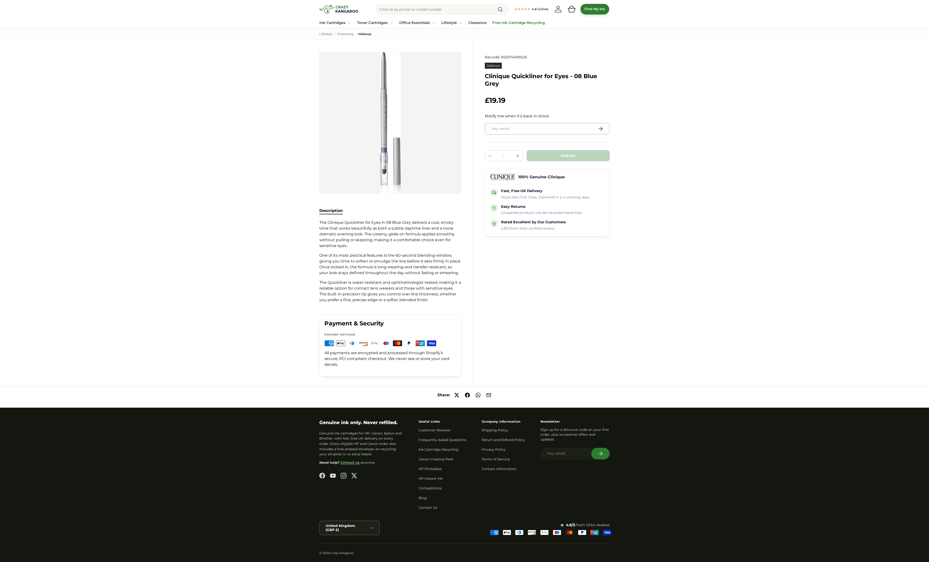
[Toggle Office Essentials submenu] (434, 23)
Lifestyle (449, 23)
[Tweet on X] (456, 395)
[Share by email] (488, 395)
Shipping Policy (495, 430)
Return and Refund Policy (503, 440)
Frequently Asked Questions (442, 440)
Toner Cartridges (372, 23)
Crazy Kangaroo (342, 553)
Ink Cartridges (332, 23)
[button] (571, 9)
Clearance (477, 23)
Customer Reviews (434, 430)
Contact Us (428, 508)
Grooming (345, 34)
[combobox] (442, 9)
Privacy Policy (494, 449)
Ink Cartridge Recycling (438, 449)
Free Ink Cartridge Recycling (518, 23)
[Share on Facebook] (467, 395)
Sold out (568, 155)
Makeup (364, 34)
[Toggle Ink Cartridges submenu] (349, 23)
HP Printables (430, 469)
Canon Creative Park (436, 459)
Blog (423, 498)
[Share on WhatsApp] (478, 395)
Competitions (430, 488)
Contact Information (499, 469)
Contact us (350, 463)
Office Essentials (414, 23)
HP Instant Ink (430, 478)
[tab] (331, 210)
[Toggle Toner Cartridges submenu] (391, 23)
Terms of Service (496, 459)
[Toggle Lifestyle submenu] (461, 23)
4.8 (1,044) (531, 9)
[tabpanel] (390, 261)
